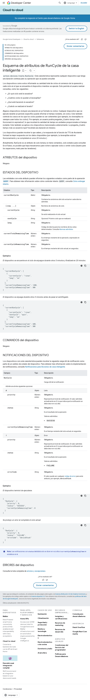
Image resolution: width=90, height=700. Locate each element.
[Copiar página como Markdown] (30, 71)
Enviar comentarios (75, 46)
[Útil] (82, 39)
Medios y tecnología (42, 630)
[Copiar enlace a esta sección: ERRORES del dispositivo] (36, 565)
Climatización (43, 618)
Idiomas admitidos (66, 229)
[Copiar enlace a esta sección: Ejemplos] (13, 255)
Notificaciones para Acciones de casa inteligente (45, 367)
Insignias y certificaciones (61, 617)
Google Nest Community (80, 632)
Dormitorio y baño (45, 649)
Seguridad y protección (42, 623)
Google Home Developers (11, 39)
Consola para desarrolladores (79, 615)
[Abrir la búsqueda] (59, 2)
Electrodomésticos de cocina (45, 643)
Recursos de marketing (60, 624)
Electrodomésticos (45, 636)
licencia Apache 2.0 (38, 596)
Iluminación (42, 614)
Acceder (84, 3)
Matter (5, 616)
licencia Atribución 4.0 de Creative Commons (70, 594)
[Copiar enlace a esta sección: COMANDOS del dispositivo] (41, 340)
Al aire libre (42, 653)
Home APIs (24, 619)
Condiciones (7, 689)
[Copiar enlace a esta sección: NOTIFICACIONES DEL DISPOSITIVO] (51, 355)
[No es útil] (85, 39)
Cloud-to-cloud (13, 10)
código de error (70, 476)
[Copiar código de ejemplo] (85, 266)
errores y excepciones (36, 571)
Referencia (40, 39)
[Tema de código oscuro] (81, 266)
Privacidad (18, 689)
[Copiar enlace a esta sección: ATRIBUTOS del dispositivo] (39, 157)
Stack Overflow (79, 627)
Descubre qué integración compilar (8, 665)
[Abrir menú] (3, 3)
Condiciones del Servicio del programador (61, 647)
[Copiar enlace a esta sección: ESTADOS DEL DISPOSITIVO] (40, 172)
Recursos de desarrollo (60, 630)
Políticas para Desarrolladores (61, 655)
